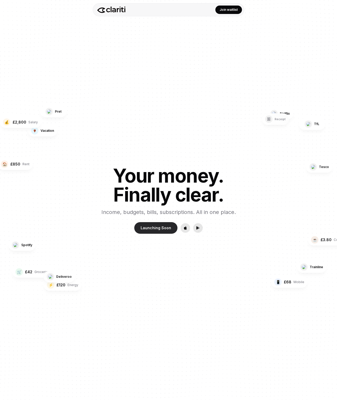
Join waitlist (229, 10)
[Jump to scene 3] (329, 195)
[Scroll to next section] (328, 214)
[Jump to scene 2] (329, 189)
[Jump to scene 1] (328, 184)
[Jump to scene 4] (329, 200)
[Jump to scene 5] (329, 205)
